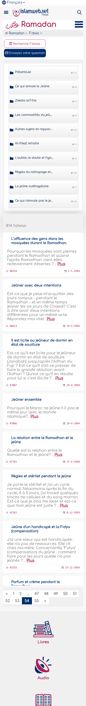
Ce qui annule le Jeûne (32, 86)
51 (74, 594)
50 (65, 594)
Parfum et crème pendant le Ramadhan (35, 584)
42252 (13, 567)
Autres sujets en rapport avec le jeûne (34, 129)
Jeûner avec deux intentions (36, 285)
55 (36, 601)
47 (36, 594)
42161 (13, 512)
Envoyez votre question (26, 53)
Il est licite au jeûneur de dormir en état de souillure (42, 343)
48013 (13, 326)
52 (7, 601)
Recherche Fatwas (26, 43)
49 (56, 594)
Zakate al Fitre (26, 100)
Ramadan (37, 24)
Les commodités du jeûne (34, 114)
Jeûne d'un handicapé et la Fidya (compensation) (40, 529)
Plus (61, 264)
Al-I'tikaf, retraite (27, 143)
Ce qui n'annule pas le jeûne (34, 200)
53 (17, 601)
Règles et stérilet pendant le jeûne (41, 476)
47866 (13, 423)
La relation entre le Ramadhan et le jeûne (42, 440)
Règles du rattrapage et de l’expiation (34, 172)
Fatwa (34, 33)
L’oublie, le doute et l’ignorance (34, 157)
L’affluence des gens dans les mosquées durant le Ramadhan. (39, 241)
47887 (13, 385)
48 (46, 594)
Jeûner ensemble (26, 400)
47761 (13, 461)
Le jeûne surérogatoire (32, 186)
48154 (13, 271)
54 (27, 601)
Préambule (23, 72)
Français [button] (14, 2)
